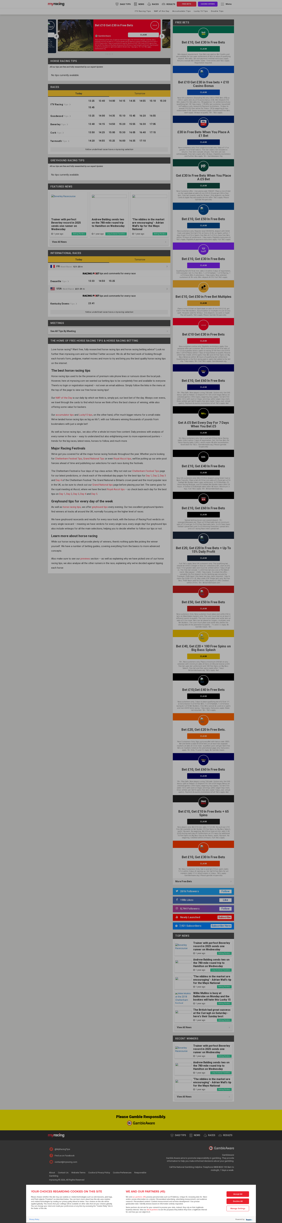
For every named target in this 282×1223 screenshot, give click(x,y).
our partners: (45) (139, 1197)
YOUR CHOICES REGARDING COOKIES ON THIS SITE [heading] (66, 1191)
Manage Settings (237, 1208)
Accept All (237, 1194)
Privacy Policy (34, 1219)
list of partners (152, 1210)
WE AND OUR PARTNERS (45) (145, 1191)
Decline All (238, 1201)
